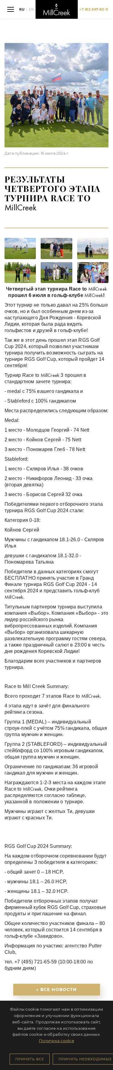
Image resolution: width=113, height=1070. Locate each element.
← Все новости (56, 989)
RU (22, 9)
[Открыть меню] (10, 9)
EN (31, 9)
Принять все (29, 1059)
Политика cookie (56, 1040)
